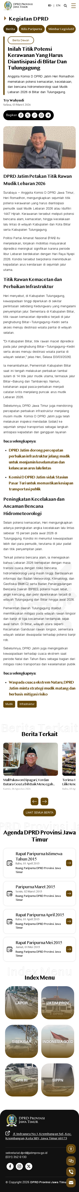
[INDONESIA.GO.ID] (57, 1058)
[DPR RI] (21, 1097)
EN (58, 5)
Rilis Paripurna (31, 29)
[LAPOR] (21, 1019)
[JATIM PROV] (57, 1019)
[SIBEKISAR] (21, 1058)
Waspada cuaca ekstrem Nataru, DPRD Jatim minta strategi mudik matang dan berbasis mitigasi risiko (42, 688)
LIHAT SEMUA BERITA (39, 813)
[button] (34, 801)
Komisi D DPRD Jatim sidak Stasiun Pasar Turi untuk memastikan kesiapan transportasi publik (41, 483)
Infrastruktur (27, 704)
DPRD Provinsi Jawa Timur (48, 1182)
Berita (10, 29)
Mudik (9, 704)
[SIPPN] (57, 1097)
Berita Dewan (21, 40)
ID (49, 5)
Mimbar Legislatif (61, 29)
